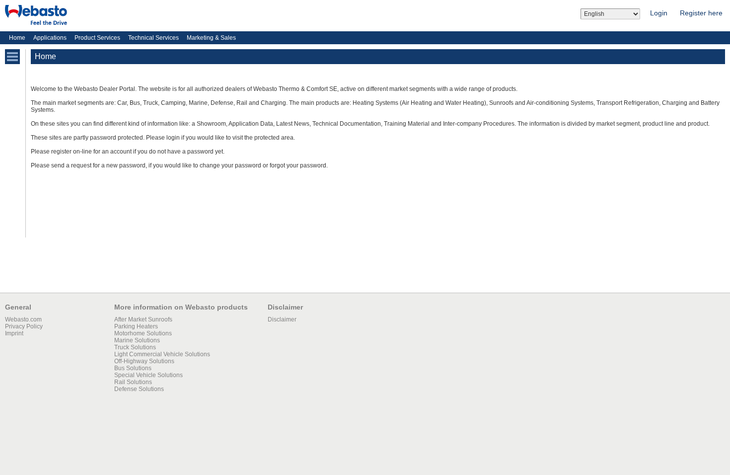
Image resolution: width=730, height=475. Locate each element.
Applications (50, 37)
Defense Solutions (139, 389)
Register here (701, 13)
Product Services (97, 37)
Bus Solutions (132, 368)
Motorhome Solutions (143, 333)
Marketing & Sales (211, 37)
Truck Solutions (135, 347)
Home (17, 37)
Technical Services (153, 37)
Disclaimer (282, 319)
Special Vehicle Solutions (148, 375)
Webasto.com (23, 319)
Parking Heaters (136, 326)
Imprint (14, 333)
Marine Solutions (137, 340)
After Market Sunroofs (143, 319)
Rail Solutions (133, 382)
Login (658, 13)
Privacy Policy (24, 326)
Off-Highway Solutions (144, 361)
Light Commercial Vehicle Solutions (162, 354)
